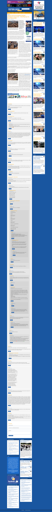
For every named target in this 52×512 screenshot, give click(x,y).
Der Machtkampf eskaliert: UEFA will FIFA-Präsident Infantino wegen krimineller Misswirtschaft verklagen (13, 443)
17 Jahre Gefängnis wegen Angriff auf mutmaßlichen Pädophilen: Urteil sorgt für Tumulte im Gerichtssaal (13, 487)
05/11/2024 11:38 (13, 322)
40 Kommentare (12, 19)
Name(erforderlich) (10, 425)
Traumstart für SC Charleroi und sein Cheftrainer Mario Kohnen (13, 506)
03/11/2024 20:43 (10, 141)
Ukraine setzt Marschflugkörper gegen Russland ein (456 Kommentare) (25, 488)
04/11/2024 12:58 (10, 361)
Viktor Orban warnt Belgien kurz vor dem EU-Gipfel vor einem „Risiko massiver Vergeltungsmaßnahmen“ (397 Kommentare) (26, 495)
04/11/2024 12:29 (11, 191)
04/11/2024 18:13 (13, 259)
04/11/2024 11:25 (11, 172)
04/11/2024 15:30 (10, 368)
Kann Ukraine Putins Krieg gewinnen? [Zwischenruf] (12, 453)
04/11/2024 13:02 (12, 206)
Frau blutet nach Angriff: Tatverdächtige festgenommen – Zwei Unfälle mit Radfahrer (13, 492)
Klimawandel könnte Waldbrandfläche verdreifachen (12, 501)
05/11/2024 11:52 (15, 251)
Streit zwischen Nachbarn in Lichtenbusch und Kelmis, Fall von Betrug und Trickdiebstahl (13, 503)
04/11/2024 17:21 (12, 276)
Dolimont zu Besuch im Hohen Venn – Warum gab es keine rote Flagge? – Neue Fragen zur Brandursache (13, 446)
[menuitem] (9, 13)
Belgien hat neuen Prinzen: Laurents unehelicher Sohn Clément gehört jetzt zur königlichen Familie (13, 497)
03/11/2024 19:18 (10, 104)
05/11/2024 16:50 (13, 303)
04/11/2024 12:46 (12, 201)
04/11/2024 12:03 (11, 185)
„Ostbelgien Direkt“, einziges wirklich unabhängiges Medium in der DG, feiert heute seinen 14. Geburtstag (13, 449)
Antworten (9, 114)
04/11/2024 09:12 (10, 159)
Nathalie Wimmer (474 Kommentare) (25, 487)
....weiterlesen (30, 457)
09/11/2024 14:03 (10, 408)
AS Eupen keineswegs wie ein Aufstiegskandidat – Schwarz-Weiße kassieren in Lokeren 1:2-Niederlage (13, 499)
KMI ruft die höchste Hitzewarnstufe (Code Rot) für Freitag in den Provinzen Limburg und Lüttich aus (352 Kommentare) (26, 497)
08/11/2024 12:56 (13, 308)
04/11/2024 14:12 (13, 211)
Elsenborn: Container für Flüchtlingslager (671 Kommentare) (26, 480)
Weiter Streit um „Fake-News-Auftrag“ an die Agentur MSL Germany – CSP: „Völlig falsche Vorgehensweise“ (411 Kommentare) (26, 491)
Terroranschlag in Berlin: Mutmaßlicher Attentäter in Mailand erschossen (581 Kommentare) (26, 483)
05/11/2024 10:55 (12, 316)
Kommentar (9, 430)
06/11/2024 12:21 (11, 123)
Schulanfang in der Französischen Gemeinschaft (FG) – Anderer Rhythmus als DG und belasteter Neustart (13, 494)
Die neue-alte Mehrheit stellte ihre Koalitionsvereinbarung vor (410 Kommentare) (26, 493)
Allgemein (9, 14)
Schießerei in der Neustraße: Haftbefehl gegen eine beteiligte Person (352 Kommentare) (26, 500)
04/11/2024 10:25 (11, 153)
